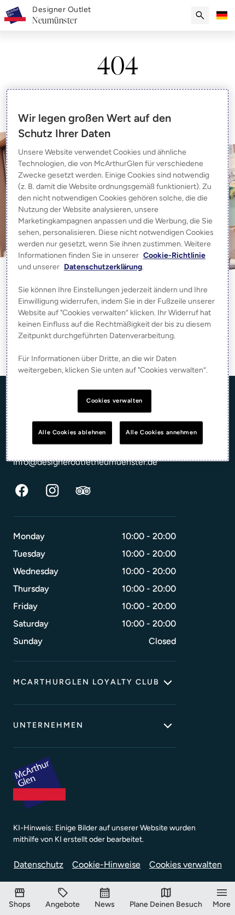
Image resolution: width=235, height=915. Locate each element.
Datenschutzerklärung (103, 267)
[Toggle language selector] (222, 15)
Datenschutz (38, 864)
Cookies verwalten (185, 864)
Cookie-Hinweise (106, 864)
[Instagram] (52, 490)
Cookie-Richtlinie (174, 256)
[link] (61, 15)
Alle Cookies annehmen (161, 432)
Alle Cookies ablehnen (72, 432)
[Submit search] (200, 15)
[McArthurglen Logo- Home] (15, 15)
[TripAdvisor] (83, 490)
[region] (118, 275)
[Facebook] (22, 490)
